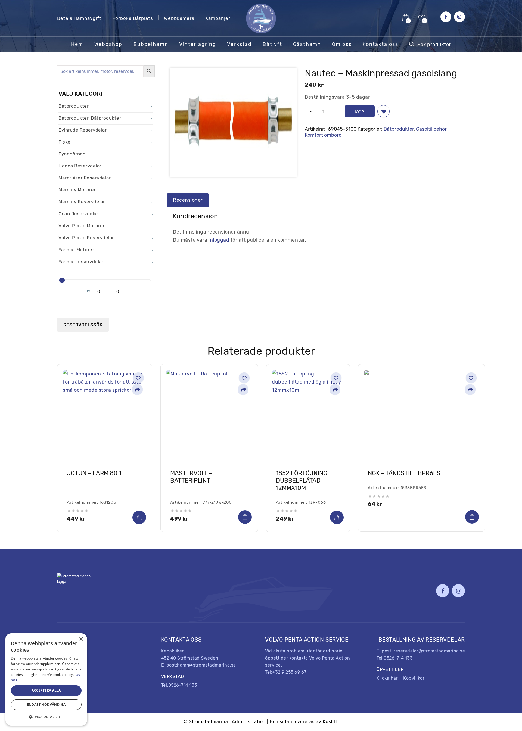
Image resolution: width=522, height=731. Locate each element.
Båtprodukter (399, 129)
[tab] (188, 200)
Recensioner (188, 200)
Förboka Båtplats (132, 18)
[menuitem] (77, 44)
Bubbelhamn (71, 640)
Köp (359, 111)
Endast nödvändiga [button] (46, 704)
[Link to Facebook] (445, 16)
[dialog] (46, 679)
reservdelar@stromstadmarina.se (429, 651)
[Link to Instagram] (459, 16)
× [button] (81, 639)
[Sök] (430, 44)
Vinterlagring (71, 651)
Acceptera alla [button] (46, 690)
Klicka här (387, 678)
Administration (249, 721)
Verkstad (66, 673)
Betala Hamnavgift (79, 18)
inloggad (219, 240)
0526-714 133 (182, 685)
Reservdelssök (82, 325)
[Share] (137, 390)
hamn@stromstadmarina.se (206, 665)
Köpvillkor (413, 678)
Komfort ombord (323, 135)
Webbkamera (179, 18)
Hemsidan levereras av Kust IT (304, 721)
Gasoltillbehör (431, 129)
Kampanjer (217, 18)
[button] (383, 111)
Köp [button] (139, 517)
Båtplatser (68, 662)
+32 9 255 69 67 (289, 672)
